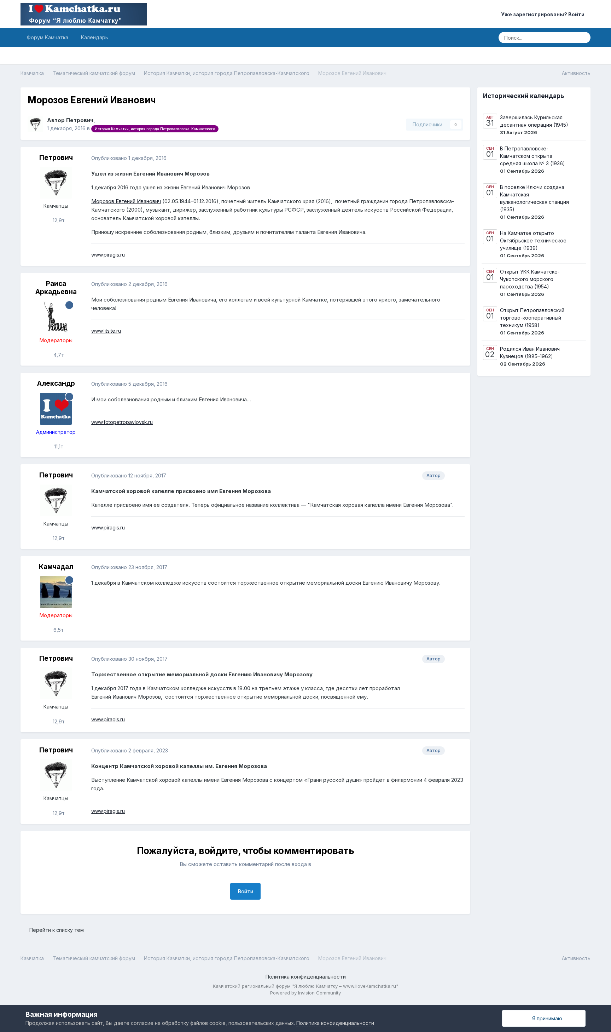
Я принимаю (545, 1018)
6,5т (58, 630)
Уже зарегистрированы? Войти (544, 14)
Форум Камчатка (47, 37)
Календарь (94, 37)
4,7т (58, 355)
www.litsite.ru (106, 331)
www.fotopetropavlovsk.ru (122, 422)
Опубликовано (129, 158)
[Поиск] (582, 37)
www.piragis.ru (108, 255)
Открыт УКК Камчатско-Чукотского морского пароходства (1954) (530, 279)
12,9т (58, 220)
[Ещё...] (457, 158)
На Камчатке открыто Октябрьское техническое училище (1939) (533, 240)
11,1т (58, 446)
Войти (245, 891)
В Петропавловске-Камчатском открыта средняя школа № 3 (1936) (532, 155)
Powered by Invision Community (305, 993)
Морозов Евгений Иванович (126, 201)
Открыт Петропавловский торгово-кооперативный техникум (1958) (532, 317)
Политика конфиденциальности (305, 976)
